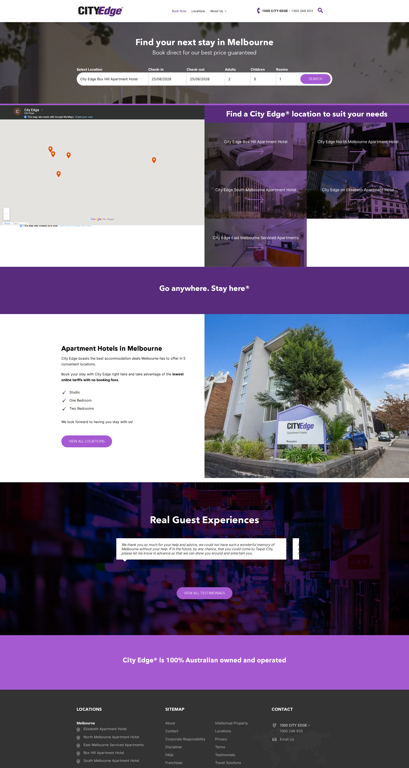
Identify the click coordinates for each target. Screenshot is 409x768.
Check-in (156, 69)
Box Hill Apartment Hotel (104, 753)
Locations (223, 731)
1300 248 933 (287, 11)
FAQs (169, 755)
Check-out (195, 69)
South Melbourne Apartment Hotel (111, 760)
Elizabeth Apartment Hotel (105, 729)
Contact (171, 731)
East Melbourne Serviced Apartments (114, 745)
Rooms (282, 69)
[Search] (320, 11)
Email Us (287, 739)
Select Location (89, 69)
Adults (230, 69)
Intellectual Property (231, 723)
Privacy (221, 739)
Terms (220, 747)
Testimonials (225, 755)
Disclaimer (173, 747)
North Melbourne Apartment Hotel (111, 737)
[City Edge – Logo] (100, 7)
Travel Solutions (228, 763)
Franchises (173, 763)
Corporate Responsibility (185, 739)
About (170, 723)
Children (258, 69)
